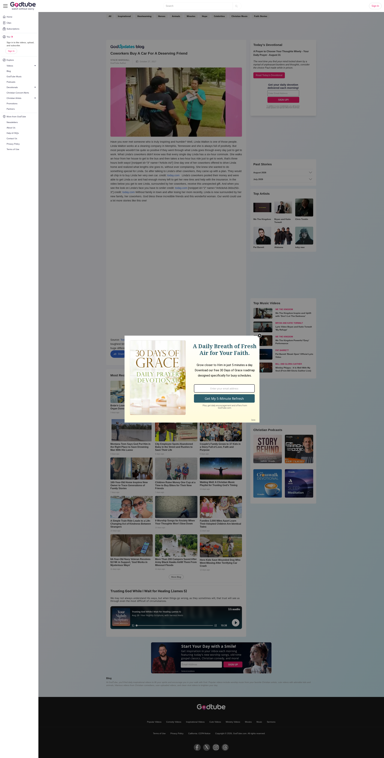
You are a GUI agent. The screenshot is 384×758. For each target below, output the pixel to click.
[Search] (236, 6)
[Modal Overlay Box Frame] (192, 379)
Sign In (11, 51)
